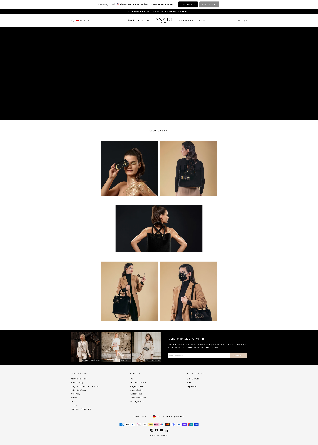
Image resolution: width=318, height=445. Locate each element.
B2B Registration (137, 401)
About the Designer (79, 379)
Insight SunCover (78, 390)
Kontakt (74, 405)
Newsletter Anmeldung (81, 409)
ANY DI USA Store (163, 4)
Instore (74, 398)
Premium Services (138, 398)
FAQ (131, 379)
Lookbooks (185, 20)
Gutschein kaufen (138, 382)
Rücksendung (136, 394)
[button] (83, 20)
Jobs (73, 401)
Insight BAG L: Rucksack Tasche (85, 386)
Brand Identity (77, 382)
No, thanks (209, 4)
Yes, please (188, 4)
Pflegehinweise (136, 386)
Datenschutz (193, 379)
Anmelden (238, 356)
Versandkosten (136, 390)
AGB (189, 382)
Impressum (192, 386)
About (201, 20)
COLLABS (143, 20)
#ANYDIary (75, 394)
